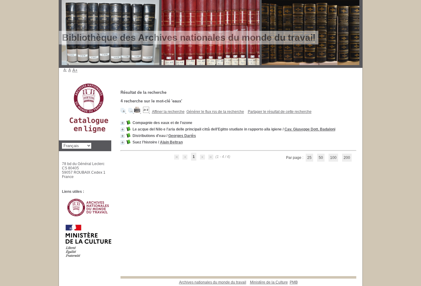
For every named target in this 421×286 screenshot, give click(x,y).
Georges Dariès (182, 136)
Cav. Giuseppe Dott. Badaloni (309, 129)
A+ (75, 70)
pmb (294, 282)
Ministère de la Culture (269, 282)
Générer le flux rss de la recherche (215, 112)
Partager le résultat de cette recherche (280, 112)
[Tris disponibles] (146, 112)
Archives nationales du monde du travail (212, 282)
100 (333, 157)
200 (347, 157)
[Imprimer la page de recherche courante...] (137, 112)
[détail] (123, 123)
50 (321, 157)
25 (309, 157)
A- (65, 70)
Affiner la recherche (168, 112)
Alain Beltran (171, 142)
